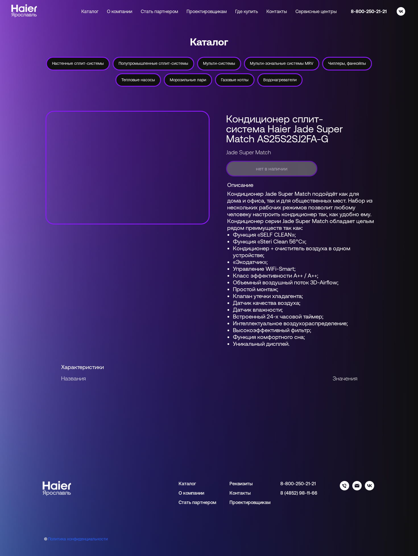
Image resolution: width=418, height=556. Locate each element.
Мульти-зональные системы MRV (281, 63)
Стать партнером (159, 11)
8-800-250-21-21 (369, 11)
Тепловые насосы (138, 80)
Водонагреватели (280, 80)
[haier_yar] (369, 488)
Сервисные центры (316, 11)
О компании (119, 11)
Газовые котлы (235, 80)
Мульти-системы (219, 63)
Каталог (187, 483)
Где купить (246, 11)
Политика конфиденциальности (78, 539)
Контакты (276, 11)
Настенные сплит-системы (78, 63)
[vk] (401, 11)
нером (209, 502)
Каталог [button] (89, 11)
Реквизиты (241, 483)
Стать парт (190, 502)
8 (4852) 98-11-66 (298, 492)
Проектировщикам (207, 11)
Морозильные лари (188, 80)
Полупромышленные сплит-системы (153, 63)
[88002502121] (344, 488)
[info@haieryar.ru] (357, 488)
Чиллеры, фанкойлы (347, 63)
